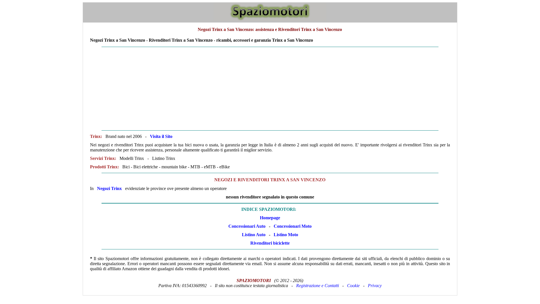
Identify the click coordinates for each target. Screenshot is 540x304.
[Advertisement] (270, 88)
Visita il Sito (161, 136)
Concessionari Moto (292, 226)
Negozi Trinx (109, 188)
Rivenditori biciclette (270, 243)
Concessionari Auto (247, 226)
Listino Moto (286, 234)
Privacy (375, 285)
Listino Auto (254, 234)
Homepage (270, 217)
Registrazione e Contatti (317, 285)
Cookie (353, 285)
